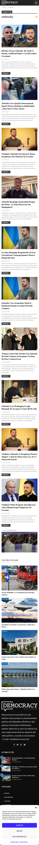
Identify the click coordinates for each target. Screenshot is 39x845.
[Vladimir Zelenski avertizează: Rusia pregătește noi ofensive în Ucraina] (19, 139)
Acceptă (19, 825)
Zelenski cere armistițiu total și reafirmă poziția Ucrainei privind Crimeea (17, 306)
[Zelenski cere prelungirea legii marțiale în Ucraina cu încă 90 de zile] (19, 391)
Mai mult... (6, 73)
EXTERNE (5, 599)
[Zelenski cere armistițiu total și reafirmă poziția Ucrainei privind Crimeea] (19, 288)
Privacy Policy (23, 842)
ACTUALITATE (9, 797)
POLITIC (4, 567)
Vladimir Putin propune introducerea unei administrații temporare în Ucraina (19, 507)
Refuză (19, 831)
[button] (36, 808)
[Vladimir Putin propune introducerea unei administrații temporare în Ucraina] (19, 490)
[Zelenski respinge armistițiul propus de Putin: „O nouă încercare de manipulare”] (19, 187)
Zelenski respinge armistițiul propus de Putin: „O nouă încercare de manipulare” (18, 204)
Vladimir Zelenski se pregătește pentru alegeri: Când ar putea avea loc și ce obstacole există (19, 457)
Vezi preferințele (19, 837)
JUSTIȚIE (7, 801)
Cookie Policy (14, 842)
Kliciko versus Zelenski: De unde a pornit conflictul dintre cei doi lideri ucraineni (19, 53)
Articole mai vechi (9, 530)
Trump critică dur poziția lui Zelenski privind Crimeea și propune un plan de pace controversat (19, 356)
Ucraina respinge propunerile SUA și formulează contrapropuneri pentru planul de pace (18, 255)
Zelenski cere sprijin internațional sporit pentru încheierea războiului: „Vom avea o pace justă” (18, 106)
